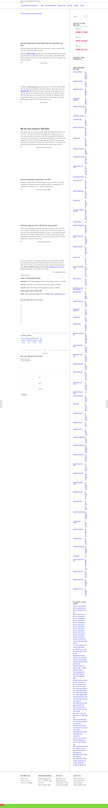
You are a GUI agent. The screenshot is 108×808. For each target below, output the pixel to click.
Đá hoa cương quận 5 (79, 629)
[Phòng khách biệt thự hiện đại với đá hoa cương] (29, 340)
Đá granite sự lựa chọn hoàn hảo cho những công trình (80, 715)
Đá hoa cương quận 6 (79, 627)
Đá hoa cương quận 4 (79, 631)
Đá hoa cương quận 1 (79, 637)
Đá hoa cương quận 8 (79, 622)
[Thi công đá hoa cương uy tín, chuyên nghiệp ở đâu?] (34, 340)
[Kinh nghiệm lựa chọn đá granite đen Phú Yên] (107, 404)
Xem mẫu (2, 807)
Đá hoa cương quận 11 (79, 616)
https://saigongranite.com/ (58, 294)
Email (40, 383)
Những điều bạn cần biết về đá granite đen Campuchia (79, 734)
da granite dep (25, 91)
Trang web (41, 388)
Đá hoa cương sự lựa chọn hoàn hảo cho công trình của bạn (42, 44)
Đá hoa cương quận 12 (79, 614)
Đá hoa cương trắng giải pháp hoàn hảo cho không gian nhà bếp (80, 662)
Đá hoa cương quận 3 (79, 633)
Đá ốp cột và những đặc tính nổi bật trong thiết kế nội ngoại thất (80, 721)
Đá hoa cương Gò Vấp (79, 608)
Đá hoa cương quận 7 (79, 624)
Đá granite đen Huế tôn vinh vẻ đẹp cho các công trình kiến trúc (80, 728)
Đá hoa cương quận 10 (79, 618)
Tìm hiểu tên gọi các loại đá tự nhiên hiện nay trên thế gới (80, 651)
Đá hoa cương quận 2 (79, 635)
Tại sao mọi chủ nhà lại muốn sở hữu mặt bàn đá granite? (80, 641)
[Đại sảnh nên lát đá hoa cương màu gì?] (23, 340)
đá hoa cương (30, 53)
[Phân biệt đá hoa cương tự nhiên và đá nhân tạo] (40, 340)
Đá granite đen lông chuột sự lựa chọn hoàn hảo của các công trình (80, 699)
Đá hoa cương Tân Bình (79, 606)
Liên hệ (2, 805)
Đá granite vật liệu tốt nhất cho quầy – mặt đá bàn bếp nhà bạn (79, 668)
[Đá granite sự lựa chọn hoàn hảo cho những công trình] (1, 404)
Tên (40, 377)
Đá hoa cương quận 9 (79, 620)
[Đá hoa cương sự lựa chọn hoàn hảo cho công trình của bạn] (43, 26)
